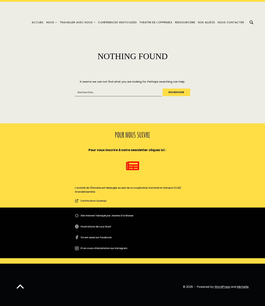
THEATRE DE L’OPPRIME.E (155, 22)
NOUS (50, 22)
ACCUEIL (37, 22)
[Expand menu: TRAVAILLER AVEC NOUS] (94, 22)
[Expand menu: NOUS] (56, 22)
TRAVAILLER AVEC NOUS (76, 22)
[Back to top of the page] (20, 289)
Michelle (243, 287)
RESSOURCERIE (185, 22)
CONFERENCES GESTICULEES (117, 22)
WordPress (222, 287)
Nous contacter (231, 22)
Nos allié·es (206, 22)
